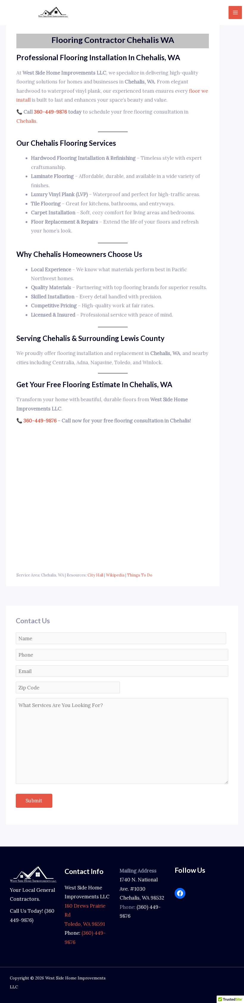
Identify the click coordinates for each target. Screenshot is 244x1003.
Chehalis (26, 121)
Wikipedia (115, 575)
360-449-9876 (50, 111)
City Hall (95, 575)
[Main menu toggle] (235, 12)
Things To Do (139, 575)
